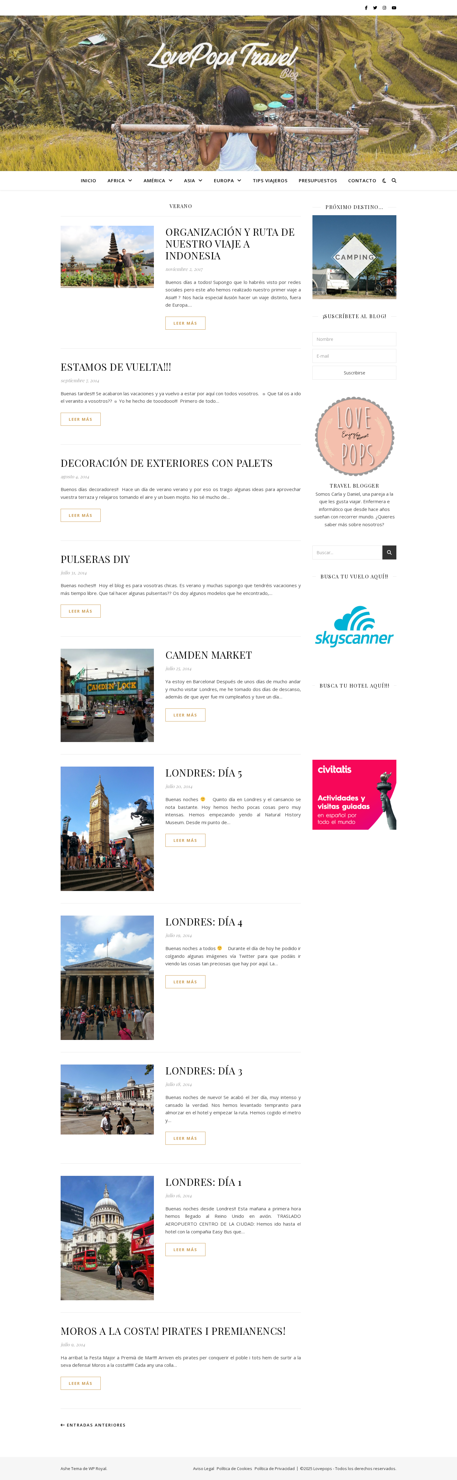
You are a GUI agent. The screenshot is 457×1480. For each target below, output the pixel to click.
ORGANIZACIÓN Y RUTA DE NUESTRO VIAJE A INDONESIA (230, 243)
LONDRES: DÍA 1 (203, 1181)
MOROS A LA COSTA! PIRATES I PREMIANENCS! (173, 1330)
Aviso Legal (203, 1468)
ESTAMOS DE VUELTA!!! (116, 366)
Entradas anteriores (95, 1425)
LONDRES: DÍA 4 (203, 921)
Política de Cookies (234, 1468)
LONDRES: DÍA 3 (203, 1070)
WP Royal (97, 1468)
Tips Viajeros (270, 180)
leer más (185, 323)
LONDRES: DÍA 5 (203, 772)
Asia (189, 180)
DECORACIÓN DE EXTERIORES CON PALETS (167, 462)
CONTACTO (362, 180)
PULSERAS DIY (95, 558)
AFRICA (116, 180)
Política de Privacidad (275, 1468)
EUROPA (224, 180)
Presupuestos (318, 180)
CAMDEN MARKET (208, 654)
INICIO (88, 180)
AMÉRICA (154, 180)
